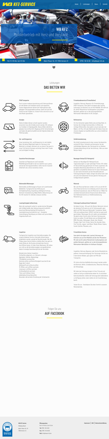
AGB (93, 423)
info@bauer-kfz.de (46, 433)
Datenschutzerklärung (100, 423)
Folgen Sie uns (54, 308)
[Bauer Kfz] (19, 4)
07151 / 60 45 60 (45, 428)
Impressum (87, 423)
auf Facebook (54, 313)
